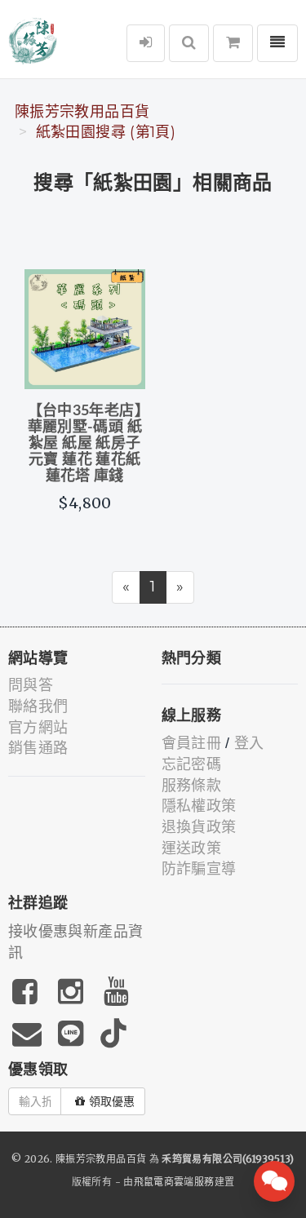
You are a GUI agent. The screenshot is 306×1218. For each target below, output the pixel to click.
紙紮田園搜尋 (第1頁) (105, 132)
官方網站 (38, 728)
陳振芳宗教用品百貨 (82, 112)
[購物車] (233, 43)
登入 (249, 743)
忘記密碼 (191, 764)
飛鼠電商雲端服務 (174, 1182)
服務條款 (191, 785)
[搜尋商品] (189, 43)
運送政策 (191, 848)
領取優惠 (112, 1101)
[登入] (145, 43)
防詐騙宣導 (199, 869)
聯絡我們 (38, 706)
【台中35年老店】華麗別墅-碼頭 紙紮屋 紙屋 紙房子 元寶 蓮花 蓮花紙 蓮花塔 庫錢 (85, 443)
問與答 (30, 685)
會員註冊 (191, 743)
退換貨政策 (199, 827)
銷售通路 (38, 748)
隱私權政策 (199, 806)
